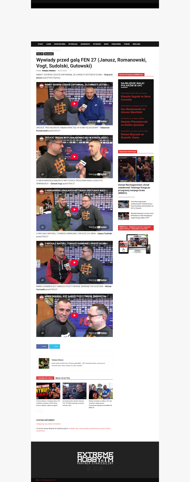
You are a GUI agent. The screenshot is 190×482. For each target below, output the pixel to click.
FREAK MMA (116, 44)
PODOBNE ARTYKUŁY (45, 378)
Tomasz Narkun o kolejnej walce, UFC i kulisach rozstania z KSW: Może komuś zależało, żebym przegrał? (48, 403)
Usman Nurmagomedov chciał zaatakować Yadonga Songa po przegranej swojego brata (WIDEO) (134, 189)
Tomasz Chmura (48, 70)
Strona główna (40, 50)
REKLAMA (136, 44)
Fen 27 (48, 50)
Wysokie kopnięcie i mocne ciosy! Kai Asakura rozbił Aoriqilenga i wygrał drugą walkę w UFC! (142, 215)
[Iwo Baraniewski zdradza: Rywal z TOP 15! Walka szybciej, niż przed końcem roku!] (75, 391)
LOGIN (48, 44)
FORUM (127, 44)
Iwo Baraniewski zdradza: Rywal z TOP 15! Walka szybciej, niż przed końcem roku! (73, 403)
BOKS (106, 44)
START (40, 44)
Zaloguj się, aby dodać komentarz (48, 424)
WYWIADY (97, 44)
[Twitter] (152, 1)
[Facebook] (145, 1)
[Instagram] (148, 1)
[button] (151, 44)
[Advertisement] (95, 24)
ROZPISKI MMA (59, 44)
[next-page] (41, 410)
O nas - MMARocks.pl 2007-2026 (46, 480)
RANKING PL (85, 44)
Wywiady (49, 53)
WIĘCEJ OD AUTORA (63, 378)
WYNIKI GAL (73, 44)
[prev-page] (37, 410)
